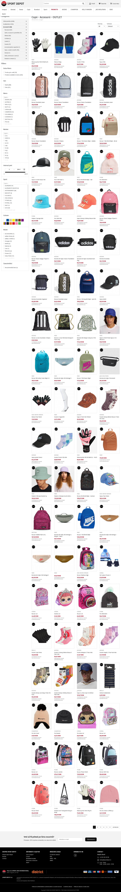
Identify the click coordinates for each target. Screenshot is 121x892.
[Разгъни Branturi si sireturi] (26, 58)
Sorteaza (109, 24)
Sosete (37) (8, 44)
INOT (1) (7, 205)
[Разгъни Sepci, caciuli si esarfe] (26, 50)
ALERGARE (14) (9, 185)
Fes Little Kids (58, 218)
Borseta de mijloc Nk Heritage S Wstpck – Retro (62, 535)
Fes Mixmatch (103, 179)
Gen (4, 81)
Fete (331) (7, 87)
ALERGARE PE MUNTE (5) (12, 188)
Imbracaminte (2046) (8, 21)
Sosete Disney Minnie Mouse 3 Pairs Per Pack (109, 417)
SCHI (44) (7, 208)
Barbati (13, 9)
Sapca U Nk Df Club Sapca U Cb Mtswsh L (108, 338)
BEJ (10, 220)
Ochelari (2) (8, 38)
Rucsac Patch (35, 810)
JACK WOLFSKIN (101, 9)
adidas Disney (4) (9, 236)
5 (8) (6, 145)
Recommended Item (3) (11, 267)
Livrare (28, 856)
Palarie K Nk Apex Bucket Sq (39, 496)
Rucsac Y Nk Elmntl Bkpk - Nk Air (108, 141)
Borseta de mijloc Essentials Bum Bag (86, 259)
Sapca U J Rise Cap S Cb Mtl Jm (85, 693)
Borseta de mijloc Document (107, 378)
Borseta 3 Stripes (58, 141)
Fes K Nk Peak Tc (59, 179)
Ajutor (4, 14)
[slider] (4, 172)
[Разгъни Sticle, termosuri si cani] (26, 55)
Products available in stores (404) (14, 75)
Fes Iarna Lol (80, 733)
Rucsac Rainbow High (82, 575)
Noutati (4, 856)
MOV (22, 220)
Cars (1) (7, 248)
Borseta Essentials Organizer (39, 299)
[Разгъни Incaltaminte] (26, 24)
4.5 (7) (6, 143)
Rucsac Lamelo (58, 772)
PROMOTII (54, 9)
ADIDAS (64, 9)
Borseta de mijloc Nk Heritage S (62, 378)
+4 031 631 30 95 (104, 857)
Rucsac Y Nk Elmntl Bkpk (83, 534)
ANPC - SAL (53, 858)
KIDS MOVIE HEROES (37, 414)
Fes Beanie (57, 733)
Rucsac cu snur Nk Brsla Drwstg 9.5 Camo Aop (63, 338)
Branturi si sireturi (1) (10, 58)
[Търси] (83, 3)
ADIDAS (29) (8, 99)
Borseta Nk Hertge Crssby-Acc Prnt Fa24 (86, 338)
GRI (16, 220)
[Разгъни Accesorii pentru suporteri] (26, 47)
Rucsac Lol (34, 614)
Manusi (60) (8, 35)
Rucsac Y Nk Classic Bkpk (83, 378)
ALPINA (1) (8, 102)
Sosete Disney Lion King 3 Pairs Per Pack (41, 693)
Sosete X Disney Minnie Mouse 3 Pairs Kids (63, 653)
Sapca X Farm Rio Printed (83, 417)
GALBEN (13, 220)
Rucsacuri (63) (8, 30)
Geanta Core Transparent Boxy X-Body (63, 811)
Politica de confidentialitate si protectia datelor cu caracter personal (47, 886)
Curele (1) (7, 41)
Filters (3, 63)
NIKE (111, 9)
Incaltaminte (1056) (8, 24)
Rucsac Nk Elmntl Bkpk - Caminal (85, 496)
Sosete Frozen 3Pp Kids (60, 457)
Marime (5, 129)
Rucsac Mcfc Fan (104, 772)
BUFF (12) (7, 107)
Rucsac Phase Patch (82, 772)
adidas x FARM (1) (10, 238)
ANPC (51, 860)
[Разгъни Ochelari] (26, 38)
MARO (19, 220)
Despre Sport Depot (7, 854)
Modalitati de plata (31, 858)
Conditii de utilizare (55, 854)
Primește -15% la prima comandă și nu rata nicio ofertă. (40, 838)
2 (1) (6, 135)
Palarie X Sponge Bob (37, 218)
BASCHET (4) (8, 193)
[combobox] (64, 3)
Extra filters (7, 68)
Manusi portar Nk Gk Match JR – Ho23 (40, 62)
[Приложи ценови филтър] (24, 169)
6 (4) (6, 150)
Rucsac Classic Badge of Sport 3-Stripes (108, 219)
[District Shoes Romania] (37, 871)
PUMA (101, 177)
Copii (28, 9)
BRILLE (33, 650)
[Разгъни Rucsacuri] (26, 29)
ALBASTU (7, 220)
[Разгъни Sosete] (26, 44)
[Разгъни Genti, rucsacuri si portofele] (26, 32)
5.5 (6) (6, 148)
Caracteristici (7, 263)
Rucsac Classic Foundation (61, 102)
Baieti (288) (8, 85)
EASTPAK (34, 532)
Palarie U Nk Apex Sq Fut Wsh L (62, 496)
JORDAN (79, 690)
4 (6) (6, 140)
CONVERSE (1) (9, 117)
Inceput (4, 9)
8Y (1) (6, 153)
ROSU (13, 223)
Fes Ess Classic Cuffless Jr (106, 810)
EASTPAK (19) (8, 119)
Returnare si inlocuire (31, 860)
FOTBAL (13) (8, 203)
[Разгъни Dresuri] (26, 52)
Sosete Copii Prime (37, 652)
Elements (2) (8, 251)
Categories (5, 16)
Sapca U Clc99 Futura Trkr (38, 179)
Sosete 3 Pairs (81, 62)
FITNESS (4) (8, 200)
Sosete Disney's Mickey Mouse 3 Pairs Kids (63, 693)
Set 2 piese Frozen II (105, 575)
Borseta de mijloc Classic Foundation (64, 259)
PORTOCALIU (10, 223)
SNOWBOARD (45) (10, 210)
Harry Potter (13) (9, 256)
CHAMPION (74, 9)
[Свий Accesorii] (26, 27)
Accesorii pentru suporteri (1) (12, 47)
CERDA (101, 573)
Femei (21, 9)
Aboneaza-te (91, 839)
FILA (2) (7, 121)
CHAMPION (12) (9, 112)
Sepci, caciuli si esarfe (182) (12, 50)
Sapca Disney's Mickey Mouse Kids (86, 218)
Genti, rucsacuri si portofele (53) (13, 32)
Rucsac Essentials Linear (38, 102)
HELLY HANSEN (87, 9)
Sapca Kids (102, 62)
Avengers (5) (8, 241)
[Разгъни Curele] (26, 41)
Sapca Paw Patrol (104, 496)
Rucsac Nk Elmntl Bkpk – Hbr (84, 179)
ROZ (16, 223)
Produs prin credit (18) (11, 72)
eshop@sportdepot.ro (105, 859)
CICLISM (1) (8, 195)
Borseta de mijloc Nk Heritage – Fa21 (108, 535)
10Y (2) (7, 158)
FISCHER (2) (8, 124)
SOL (51, 856)
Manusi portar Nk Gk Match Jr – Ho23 (87, 457)
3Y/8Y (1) (7, 138)
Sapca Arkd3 (103, 299)
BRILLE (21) (8, 104)
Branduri (37, 9)
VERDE (19, 223)
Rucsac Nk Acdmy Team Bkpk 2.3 (40, 378)
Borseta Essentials (104, 259)
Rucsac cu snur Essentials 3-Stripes (41, 338)
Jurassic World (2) (9, 258)
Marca (5, 93)
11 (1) (6, 160)
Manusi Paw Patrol (37, 417)
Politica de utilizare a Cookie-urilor (81, 886)
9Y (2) (6, 155)
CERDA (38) (8, 109)
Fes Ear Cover (35, 733)
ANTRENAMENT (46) (10, 190)
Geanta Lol (57, 614)
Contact (4, 858)
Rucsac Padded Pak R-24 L (39, 534)
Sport (45, 9)
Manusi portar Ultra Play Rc (84, 810)
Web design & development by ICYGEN (70, 890)
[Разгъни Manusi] (26, 35)
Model (5, 230)
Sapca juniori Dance (37, 457)
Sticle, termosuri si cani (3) (12, 55)
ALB (4, 220)
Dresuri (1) (7, 53)
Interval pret (7, 165)
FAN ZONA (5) (9, 198)
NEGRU (7, 223)
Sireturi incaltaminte (105, 693)
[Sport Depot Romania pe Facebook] (75, 855)
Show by (102, 24)
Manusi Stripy (57, 62)
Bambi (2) (7, 243)
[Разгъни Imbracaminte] (26, 21)
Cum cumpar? (30, 854)
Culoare (6, 215)
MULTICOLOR (4, 223)
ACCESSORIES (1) (9, 233)
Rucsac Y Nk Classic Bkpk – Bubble (86, 141)
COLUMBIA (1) (9, 114)
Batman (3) (8, 246)
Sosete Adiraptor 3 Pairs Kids (84, 652)
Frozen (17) (8, 253)
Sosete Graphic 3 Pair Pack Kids (108, 652)
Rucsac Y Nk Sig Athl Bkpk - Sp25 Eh (86, 299)
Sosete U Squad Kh (59, 417)
